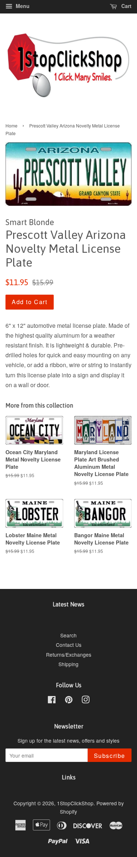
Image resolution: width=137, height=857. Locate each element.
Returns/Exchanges (68, 654)
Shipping (68, 664)
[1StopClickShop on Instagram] (85, 700)
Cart (126, 5)
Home (11, 125)
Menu (22, 5)
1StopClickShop (75, 803)
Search (68, 635)
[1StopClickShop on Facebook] (51, 700)
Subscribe (109, 755)
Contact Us (68, 644)
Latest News (68, 604)
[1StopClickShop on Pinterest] (69, 700)
